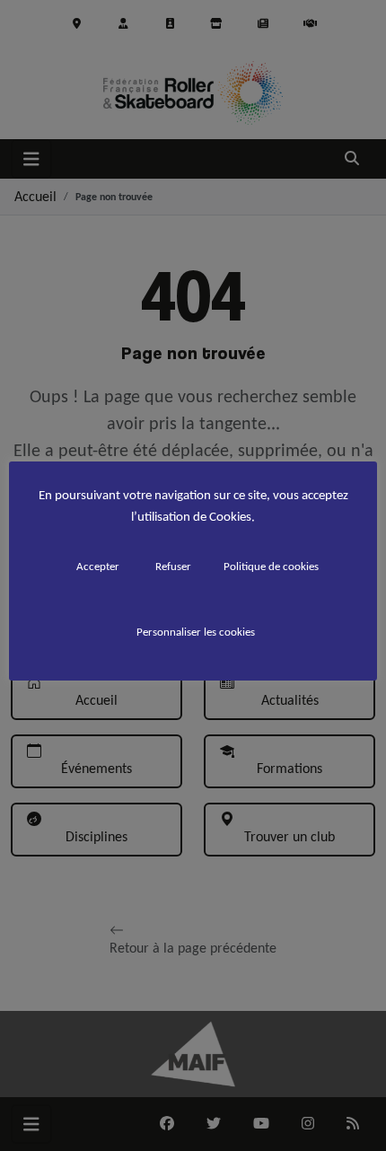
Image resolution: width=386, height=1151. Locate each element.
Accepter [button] (97, 566)
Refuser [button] (173, 566)
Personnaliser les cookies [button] (195, 631)
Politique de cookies (271, 566)
